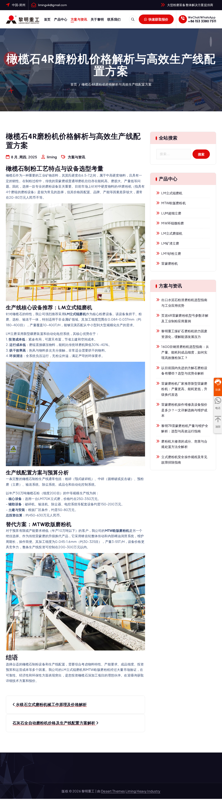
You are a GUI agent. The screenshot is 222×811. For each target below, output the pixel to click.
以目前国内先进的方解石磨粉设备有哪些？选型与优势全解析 (184, 370)
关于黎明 (97, 19)
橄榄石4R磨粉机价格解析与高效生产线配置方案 (117, 84)
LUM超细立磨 (171, 213)
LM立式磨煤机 (171, 233)
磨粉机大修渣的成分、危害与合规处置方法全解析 (184, 444)
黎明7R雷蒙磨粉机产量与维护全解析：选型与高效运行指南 (184, 428)
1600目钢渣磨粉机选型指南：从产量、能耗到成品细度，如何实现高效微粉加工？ (185, 352)
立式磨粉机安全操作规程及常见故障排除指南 (184, 459)
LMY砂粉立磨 (171, 253)
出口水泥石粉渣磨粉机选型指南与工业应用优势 (184, 302)
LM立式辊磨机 (171, 193)
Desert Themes (113, 791)
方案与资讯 (79, 19)
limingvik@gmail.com (52, 5)
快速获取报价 (158, 19)
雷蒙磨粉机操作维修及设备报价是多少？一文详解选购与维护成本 (184, 409)
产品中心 (60, 19)
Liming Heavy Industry (143, 791)
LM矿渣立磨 (170, 243)
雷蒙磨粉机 (169, 263)
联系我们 (114, 19)
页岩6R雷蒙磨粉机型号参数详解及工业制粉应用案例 (184, 318)
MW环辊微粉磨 (172, 223)
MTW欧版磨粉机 (173, 203)
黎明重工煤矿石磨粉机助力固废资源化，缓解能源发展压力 (184, 334)
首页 (47, 19)
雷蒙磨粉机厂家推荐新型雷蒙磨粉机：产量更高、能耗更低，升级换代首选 (184, 388)
